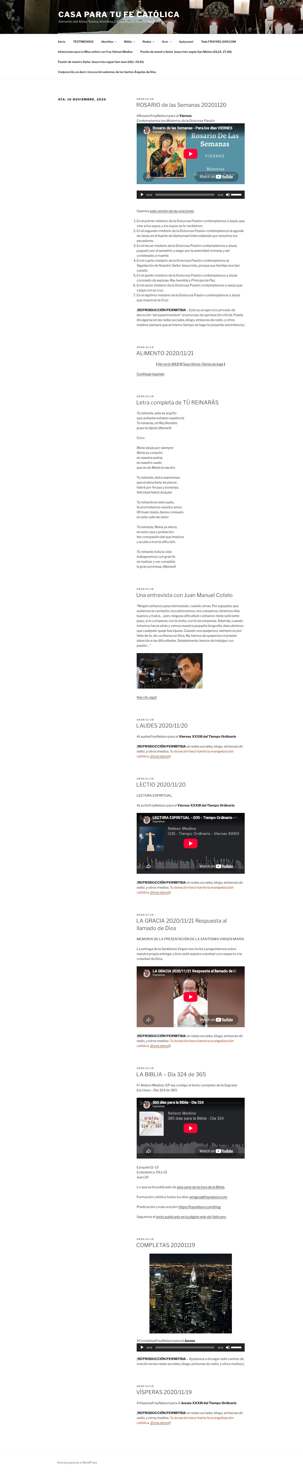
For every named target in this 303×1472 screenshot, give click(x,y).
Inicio (61, 41)
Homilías (107, 41)
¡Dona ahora (159, 756)
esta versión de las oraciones (172, 211)
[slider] (237, 194)
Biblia (128, 41)
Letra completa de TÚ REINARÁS (177, 402)
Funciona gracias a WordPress (77, 1462)
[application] (191, 195)
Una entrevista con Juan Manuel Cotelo (184, 595)
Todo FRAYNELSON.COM (218, 41)
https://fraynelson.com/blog (199, 1207)
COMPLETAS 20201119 (165, 1245)
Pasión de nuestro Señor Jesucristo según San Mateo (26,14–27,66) (186, 51)
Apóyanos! (186, 41)
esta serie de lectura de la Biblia (200, 1187)
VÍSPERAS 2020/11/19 (164, 1392)
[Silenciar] (228, 195)
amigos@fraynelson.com (208, 1197)
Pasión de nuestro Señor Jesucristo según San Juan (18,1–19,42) (101, 62)
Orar (165, 41)
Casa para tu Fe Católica (119, 14)
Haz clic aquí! (147, 697)
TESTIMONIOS (83, 41)
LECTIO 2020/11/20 (161, 784)
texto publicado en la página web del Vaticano (191, 1217)
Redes (147, 41)
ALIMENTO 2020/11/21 (165, 353)
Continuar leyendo (150, 374)
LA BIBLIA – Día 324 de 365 (171, 1074)
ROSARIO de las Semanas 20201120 (181, 105)
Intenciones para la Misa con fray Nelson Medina (95, 51)
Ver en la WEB (168, 364)
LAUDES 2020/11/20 (162, 725)
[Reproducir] (142, 195)
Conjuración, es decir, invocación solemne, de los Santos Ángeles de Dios (107, 72)
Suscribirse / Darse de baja (203, 364)
